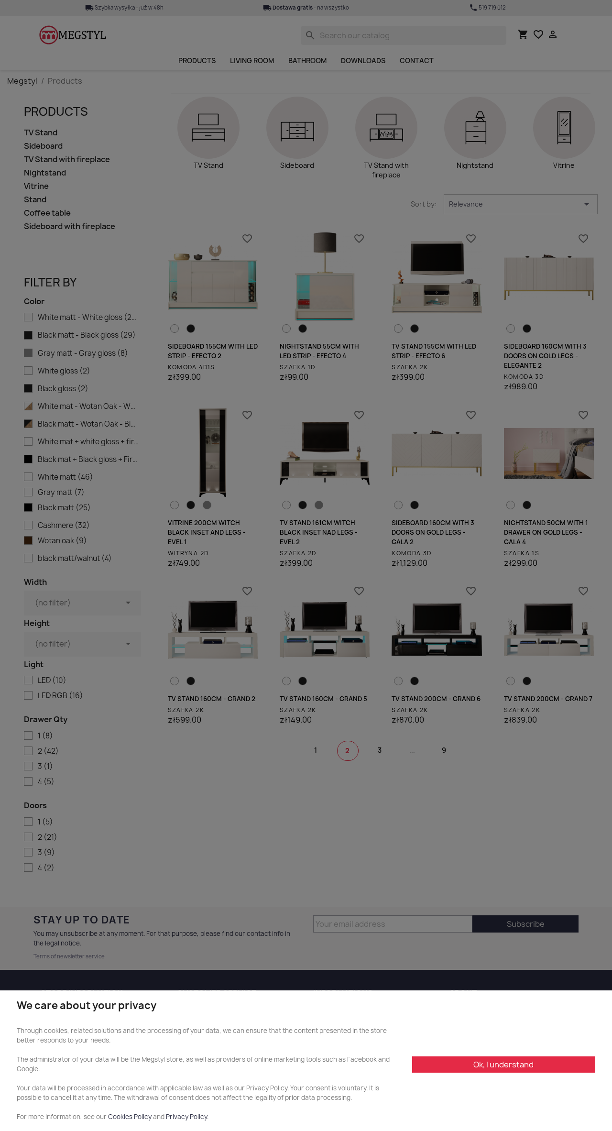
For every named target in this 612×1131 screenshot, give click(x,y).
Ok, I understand (503, 1064)
